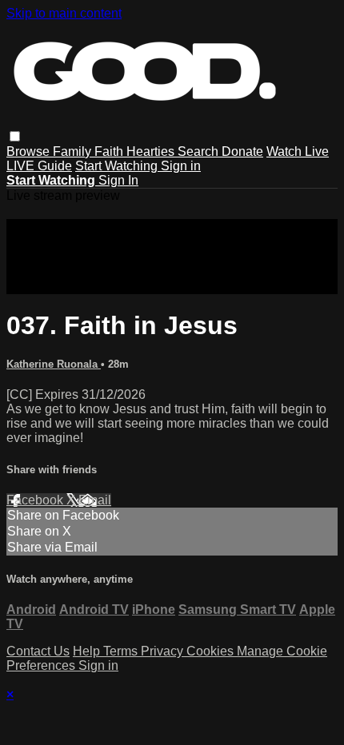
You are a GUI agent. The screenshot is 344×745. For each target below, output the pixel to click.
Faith (110, 151)
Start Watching (118, 166)
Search (200, 151)
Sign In (118, 180)
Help (88, 651)
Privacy (163, 651)
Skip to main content (64, 13)
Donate (242, 151)
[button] (15, 136)
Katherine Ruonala (53, 364)
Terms (122, 651)
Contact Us (38, 651)
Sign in (181, 166)
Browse (29, 151)
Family (73, 151)
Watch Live (297, 151)
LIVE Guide (39, 166)
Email (94, 500)
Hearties (152, 151)
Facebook (36, 500)
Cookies (211, 651)
